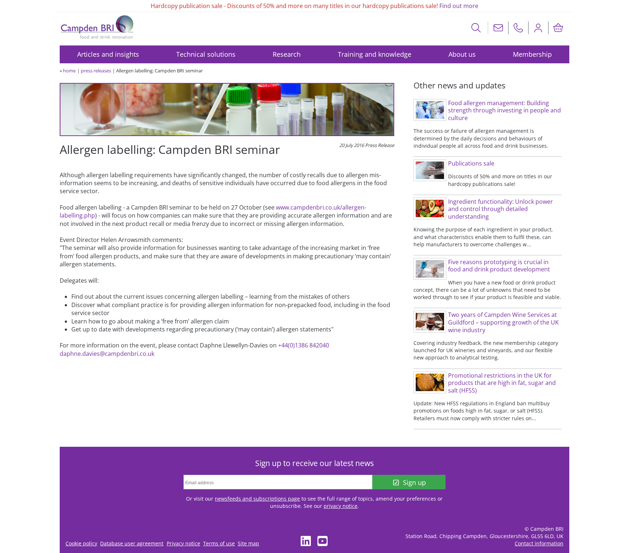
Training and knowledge (374, 54)
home (69, 70)
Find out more (458, 6)
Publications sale (471, 163)
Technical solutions (206, 54)
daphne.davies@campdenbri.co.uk (107, 354)
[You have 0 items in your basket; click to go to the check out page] (558, 27)
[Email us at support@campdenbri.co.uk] (498, 27)
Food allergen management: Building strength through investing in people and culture (504, 110)
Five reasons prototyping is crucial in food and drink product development (499, 266)
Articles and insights (108, 54)
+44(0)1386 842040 (303, 345)
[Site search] (476, 27)
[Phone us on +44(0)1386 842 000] (518, 27)
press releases (96, 70)
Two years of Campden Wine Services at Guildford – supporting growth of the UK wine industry (503, 322)
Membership (532, 54)
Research (287, 54)
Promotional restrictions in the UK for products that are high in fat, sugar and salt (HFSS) (502, 382)
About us (462, 54)
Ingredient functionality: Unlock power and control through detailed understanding (500, 209)
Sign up (414, 482)
